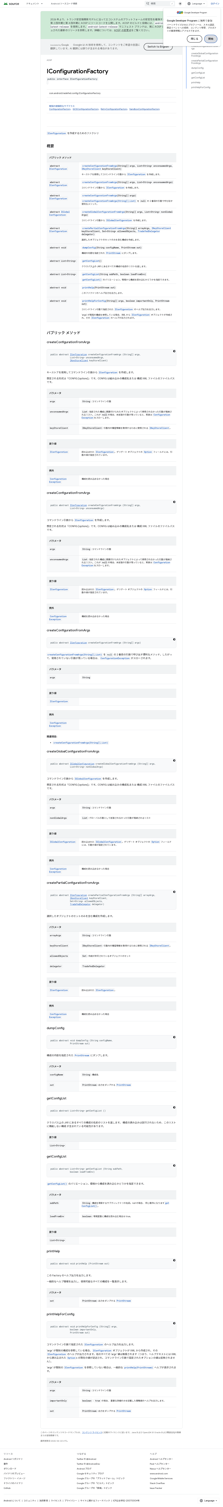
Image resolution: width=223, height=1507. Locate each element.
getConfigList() (91, 279)
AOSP (49, 60)
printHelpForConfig (94, 300)
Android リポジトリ (13, 1459)
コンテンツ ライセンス (92, 1432)
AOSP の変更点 (122, 30)
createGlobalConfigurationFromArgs (103, 211)
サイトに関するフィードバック (95, 1500)
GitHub (7, 1488)
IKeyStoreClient (91, 168)
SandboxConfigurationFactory (144, 109)
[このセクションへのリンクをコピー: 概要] (57, 146)
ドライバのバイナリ (13, 1483)
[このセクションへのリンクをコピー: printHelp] (63, 1251)
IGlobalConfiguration (59, 213)
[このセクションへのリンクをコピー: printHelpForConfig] (77, 1314)
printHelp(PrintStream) (138, 1367)
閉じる (194, 38)
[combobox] (160, 3)
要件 (6, 1463)
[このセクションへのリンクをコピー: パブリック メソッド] (83, 333)
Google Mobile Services (161, 1478)
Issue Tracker (156, 1488)
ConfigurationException (58, 480)
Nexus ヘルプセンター (160, 1468)
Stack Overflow (157, 1483)
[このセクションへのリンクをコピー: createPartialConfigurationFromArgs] (102, 883)
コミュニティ (30, 1500)
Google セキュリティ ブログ (90, 1473)
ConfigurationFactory (60, 109)
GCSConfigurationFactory (86, 109)
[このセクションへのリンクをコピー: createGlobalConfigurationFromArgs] (102, 752)
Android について (12, 1500)
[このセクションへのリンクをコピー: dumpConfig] (67, 1028)
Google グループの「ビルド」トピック (95, 1483)
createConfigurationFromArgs (99, 165)
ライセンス (56, 1500)
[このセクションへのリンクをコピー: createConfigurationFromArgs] (93, 342)
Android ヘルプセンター (161, 1459)
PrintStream (113, 253)
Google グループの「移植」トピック (94, 1488)
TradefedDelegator (149, 231)
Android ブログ (84, 1468)
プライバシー (70, 1500)
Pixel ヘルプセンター (159, 1463)
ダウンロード (10, 1468)
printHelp (88, 287)
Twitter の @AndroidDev (88, 1463)
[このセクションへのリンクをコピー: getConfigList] (69, 1098)
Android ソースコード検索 (64, 3)
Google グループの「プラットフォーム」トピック (101, 1478)
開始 (210, 38)
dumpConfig (89, 247)
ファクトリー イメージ (14, 1478)
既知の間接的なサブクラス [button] (104, 107)
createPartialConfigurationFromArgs (103, 228)
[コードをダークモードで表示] (174, 351)
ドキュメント (32, 3)
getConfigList (90, 260)
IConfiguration (56, 133)
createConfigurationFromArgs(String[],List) (109, 201)
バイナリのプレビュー (14, 1473)
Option (148, 451)
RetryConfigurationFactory (114, 109)
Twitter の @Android (86, 1459)
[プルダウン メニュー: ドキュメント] (43, 3)
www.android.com (159, 1473)
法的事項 (43, 1500)
